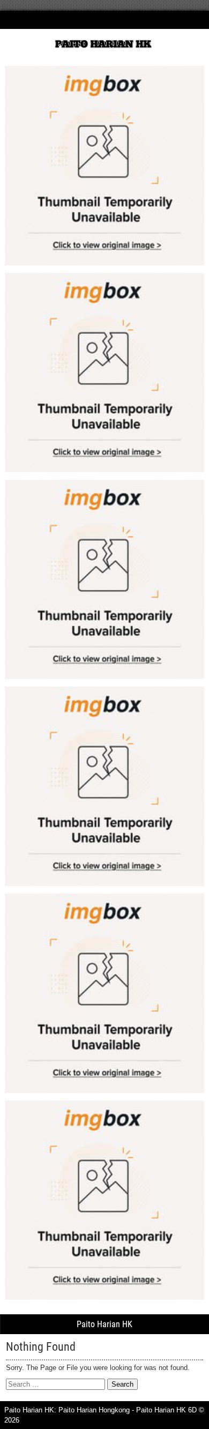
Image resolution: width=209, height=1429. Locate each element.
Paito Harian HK (104, 1324)
